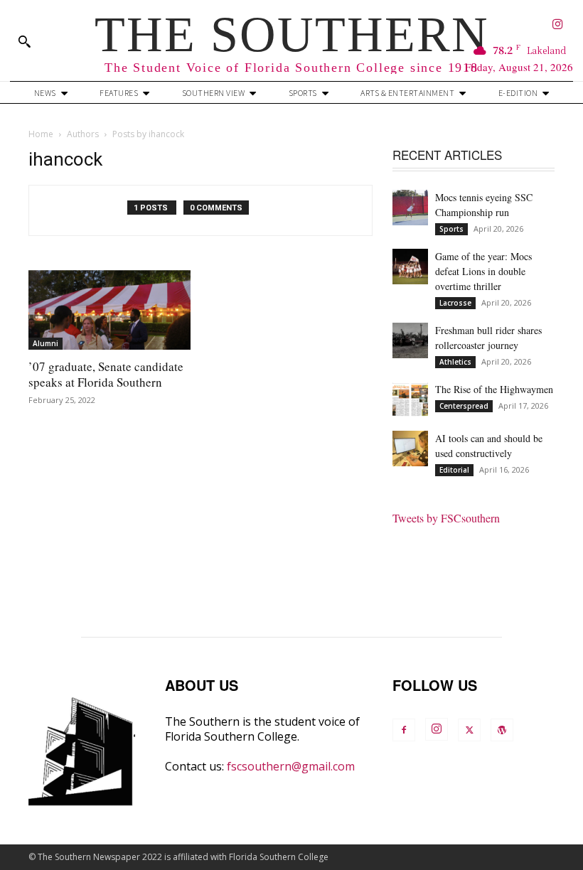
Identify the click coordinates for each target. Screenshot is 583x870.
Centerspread (463, 406)
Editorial (454, 470)
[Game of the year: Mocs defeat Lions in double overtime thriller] (410, 266)
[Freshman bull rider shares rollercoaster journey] (410, 340)
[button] (24, 41)
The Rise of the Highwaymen (494, 389)
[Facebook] (403, 730)
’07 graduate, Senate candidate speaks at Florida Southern (105, 374)
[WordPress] (502, 730)
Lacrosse (455, 303)
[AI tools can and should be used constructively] (410, 448)
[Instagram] (557, 25)
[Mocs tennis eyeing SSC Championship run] (410, 207)
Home (40, 134)
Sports (451, 229)
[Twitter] (469, 730)
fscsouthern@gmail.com (291, 766)
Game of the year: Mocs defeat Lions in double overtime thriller (483, 271)
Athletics (455, 362)
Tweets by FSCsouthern (446, 517)
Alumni (45, 343)
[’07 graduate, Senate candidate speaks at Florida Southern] (109, 310)
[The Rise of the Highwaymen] (410, 399)
